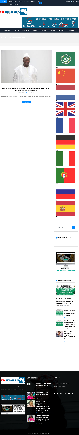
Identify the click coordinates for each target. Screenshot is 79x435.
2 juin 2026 (68, 328)
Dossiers (34, 30)
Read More (26, 102)
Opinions (43, 30)
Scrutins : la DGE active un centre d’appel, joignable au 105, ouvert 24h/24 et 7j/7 (69, 335)
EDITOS (17, 30)
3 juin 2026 (68, 318)
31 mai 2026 (68, 341)
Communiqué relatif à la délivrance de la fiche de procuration (42, 394)
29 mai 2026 (40, 389)
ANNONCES (61, 30)
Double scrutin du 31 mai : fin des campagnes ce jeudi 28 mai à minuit (43, 385)
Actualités (6, 30)
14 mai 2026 (40, 423)
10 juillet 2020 (30, 93)
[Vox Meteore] (13, 11)
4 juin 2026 (67, 305)
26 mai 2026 (40, 398)
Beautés (71, 30)
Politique (11, 1)
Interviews (25, 30)
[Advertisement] (66, 357)
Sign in (77, 1)
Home (42, 38)
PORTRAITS (52, 30)
